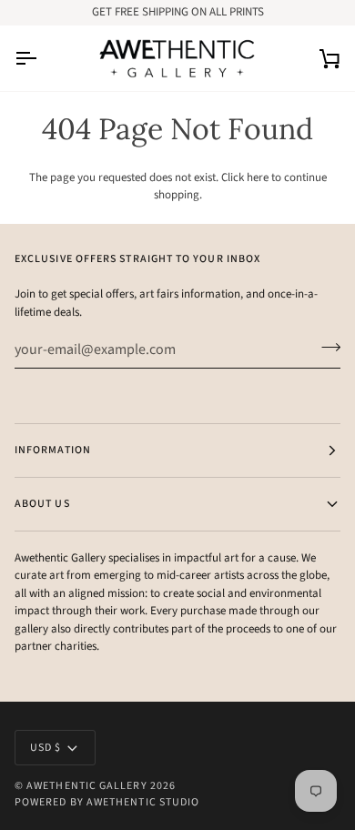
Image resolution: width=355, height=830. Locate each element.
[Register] (325, 346)
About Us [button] (42, 503)
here (258, 177)
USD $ (45, 747)
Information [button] (53, 450)
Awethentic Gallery (86, 786)
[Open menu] (42, 58)
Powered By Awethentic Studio (107, 802)
